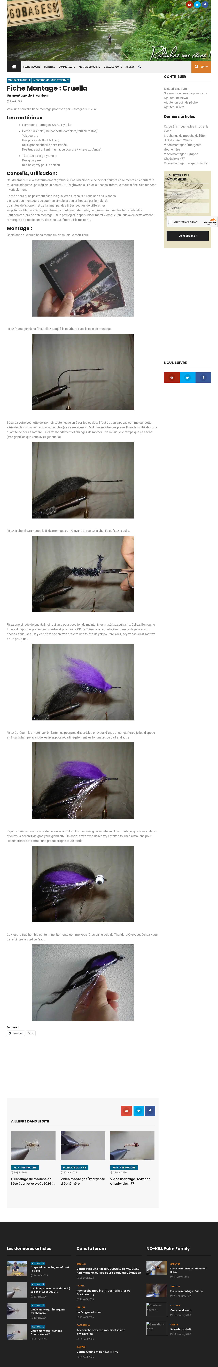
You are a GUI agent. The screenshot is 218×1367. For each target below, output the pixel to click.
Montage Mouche (89, 67)
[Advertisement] (83, 1065)
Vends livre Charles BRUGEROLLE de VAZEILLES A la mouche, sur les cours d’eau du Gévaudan (109, 1271)
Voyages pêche (113, 67)
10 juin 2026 (40, 1317)
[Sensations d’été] (156, 1328)
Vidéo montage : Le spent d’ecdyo (186, 163)
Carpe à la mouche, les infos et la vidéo (50, 1269)
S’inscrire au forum (177, 88)
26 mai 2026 (40, 1339)
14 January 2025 (182, 1334)
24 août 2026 (41, 1275)
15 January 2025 (182, 1315)
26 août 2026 (87, 1277)
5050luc (81, 1264)
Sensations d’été (181, 1329)
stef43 (174, 1324)
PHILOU (81, 1307)
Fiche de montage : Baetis (186, 1291)
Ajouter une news (176, 98)
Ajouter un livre (174, 107)
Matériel (49, 67)
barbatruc (83, 1325)
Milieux (130, 67)
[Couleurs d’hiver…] (156, 1309)
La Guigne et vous (89, 1312)
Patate (80, 1285)
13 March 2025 (181, 1277)
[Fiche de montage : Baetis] (156, 1290)
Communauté (67, 67)
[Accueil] (109, 30)
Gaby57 (81, 1347)
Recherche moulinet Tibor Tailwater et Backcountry (103, 1292)
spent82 (175, 1264)
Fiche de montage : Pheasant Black (188, 1270)
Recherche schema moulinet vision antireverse (101, 1332)
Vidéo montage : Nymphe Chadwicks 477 (46, 1332)
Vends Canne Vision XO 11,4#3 (98, 1352)
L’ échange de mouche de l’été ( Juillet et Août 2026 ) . (50, 1290)
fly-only (175, 1305)
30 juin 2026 (40, 1296)
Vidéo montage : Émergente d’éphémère (48, 1311)
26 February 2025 (182, 1296)
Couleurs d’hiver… (181, 1310)
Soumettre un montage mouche (185, 93)
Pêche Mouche (31, 67)
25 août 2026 (87, 1317)
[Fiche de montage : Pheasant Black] (156, 1267)
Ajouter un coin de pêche (181, 102)
